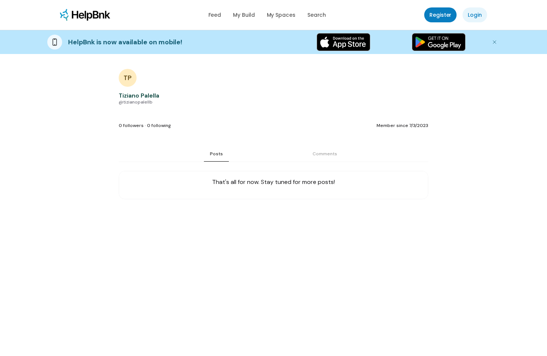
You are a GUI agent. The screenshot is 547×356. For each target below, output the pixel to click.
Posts (216, 154)
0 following (159, 125)
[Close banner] (494, 42)
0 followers (131, 125)
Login (475, 15)
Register (440, 15)
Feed (214, 15)
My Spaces (281, 15)
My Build (244, 15)
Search (316, 15)
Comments (325, 154)
